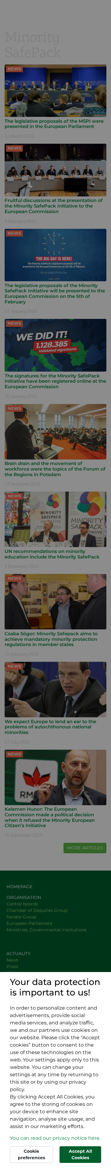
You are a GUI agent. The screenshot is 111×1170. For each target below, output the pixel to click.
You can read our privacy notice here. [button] (55, 1138)
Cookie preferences (31, 1154)
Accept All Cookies (80, 1154)
